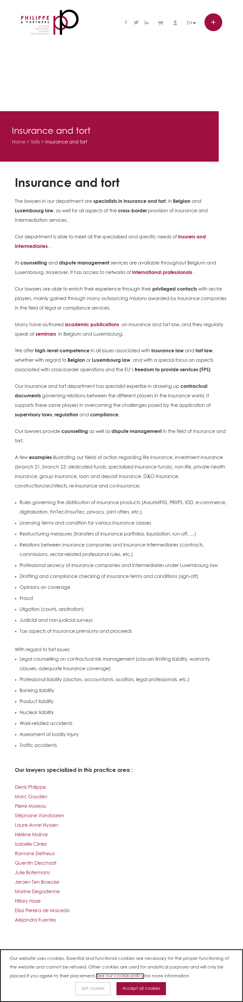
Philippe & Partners (50, 22)
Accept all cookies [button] (141, 989)
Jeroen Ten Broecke (37, 882)
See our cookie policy (120, 976)
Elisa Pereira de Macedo (42, 910)
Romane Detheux (35, 853)
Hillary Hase (28, 901)
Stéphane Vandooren (39, 815)
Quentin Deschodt (35, 863)
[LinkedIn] (147, 23)
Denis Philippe (30, 787)
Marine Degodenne (37, 891)
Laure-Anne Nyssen (36, 825)
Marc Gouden (31, 796)
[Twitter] (136, 23)
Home (18, 142)
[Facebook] (126, 23)
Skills (35, 142)
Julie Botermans (32, 872)
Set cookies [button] (93, 989)
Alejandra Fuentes (35, 920)
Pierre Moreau (31, 806)
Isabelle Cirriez (31, 844)
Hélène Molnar (31, 834)
